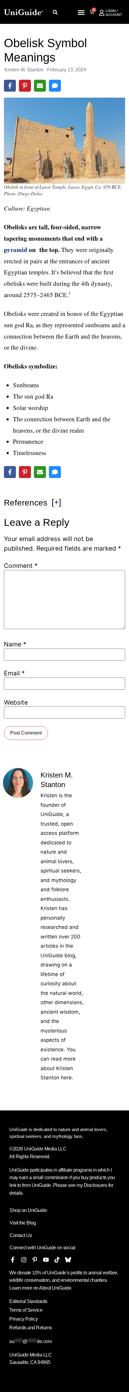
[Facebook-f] (13, 1260)
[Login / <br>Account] (102, 13)
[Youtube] (46, 1260)
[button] (55, 12)
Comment (21, 566)
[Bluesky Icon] (68, 1260)
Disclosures (95, 1185)
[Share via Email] (40, 86)
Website (16, 702)
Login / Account (114, 13)
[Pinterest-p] (35, 1260)
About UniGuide (55, 1287)
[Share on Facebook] (10, 86)
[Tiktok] (57, 1260)
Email (14, 673)
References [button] (25, 502)
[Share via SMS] (55, 86)
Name (15, 644)
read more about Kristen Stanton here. (58, 1068)
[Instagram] (24, 1260)
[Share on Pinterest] (25, 86)
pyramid (15, 249)
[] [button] (56, 502)
